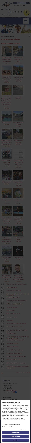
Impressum (5, 424)
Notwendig (6, 426)
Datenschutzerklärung (14, 424)
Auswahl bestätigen (15, 436)
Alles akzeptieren (15, 432)
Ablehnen (15, 440)
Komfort (12, 426)
